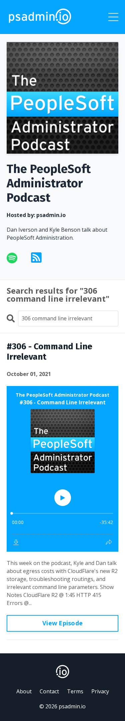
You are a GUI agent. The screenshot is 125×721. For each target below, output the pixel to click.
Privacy (100, 691)
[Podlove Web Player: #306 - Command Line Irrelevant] (62, 469)
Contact (49, 691)
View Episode (62, 623)
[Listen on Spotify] (16, 258)
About (24, 691)
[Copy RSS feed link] (36, 258)
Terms (75, 691)
